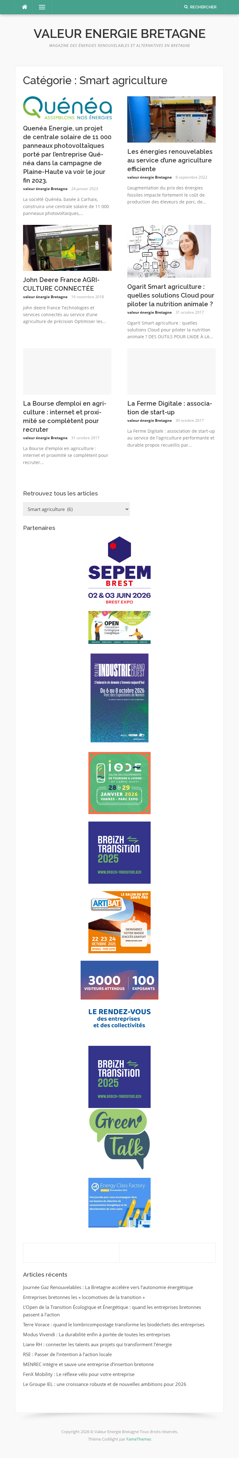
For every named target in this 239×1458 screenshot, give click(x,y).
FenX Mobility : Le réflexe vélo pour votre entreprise (78, 1374)
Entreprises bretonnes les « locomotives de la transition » (84, 1297)
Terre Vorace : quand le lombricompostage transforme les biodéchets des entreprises (113, 1324)
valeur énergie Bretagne (45, 188)
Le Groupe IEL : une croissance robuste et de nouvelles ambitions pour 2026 (104, 1384)
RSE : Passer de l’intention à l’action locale (67, 1354)
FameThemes (138, 1439)
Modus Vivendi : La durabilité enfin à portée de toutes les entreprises (96, 1334)
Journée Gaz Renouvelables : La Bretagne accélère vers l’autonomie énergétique (108, 1287)
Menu (39, 7)
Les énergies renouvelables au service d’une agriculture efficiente (170, 160)
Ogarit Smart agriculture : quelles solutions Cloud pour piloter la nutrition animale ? (170, 295)
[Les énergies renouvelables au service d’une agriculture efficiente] (171, 119)
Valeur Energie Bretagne (120, 33)
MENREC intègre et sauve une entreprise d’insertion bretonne (88, 1364)
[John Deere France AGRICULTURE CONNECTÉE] (67, 247)
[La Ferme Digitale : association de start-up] (171, 370)
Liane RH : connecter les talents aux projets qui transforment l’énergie (97, 1344)
